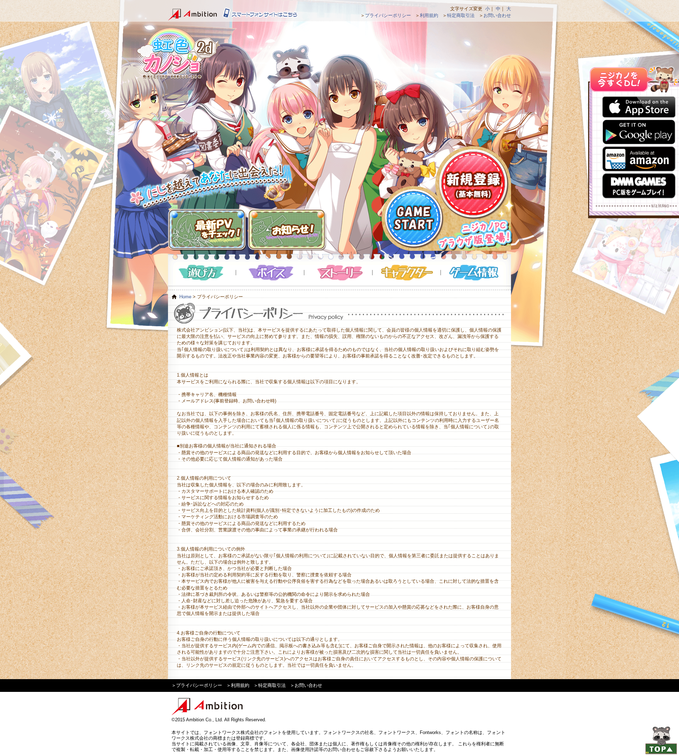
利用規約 (429, 15)
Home (185, 296)
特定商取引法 (461, 15)
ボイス (270, 272)
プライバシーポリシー (388, 15)
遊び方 (202, 272)
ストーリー (338, 272)
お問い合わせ (497, 15)
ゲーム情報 (475, 272)
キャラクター (407, 272)
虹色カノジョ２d (176, 53)
